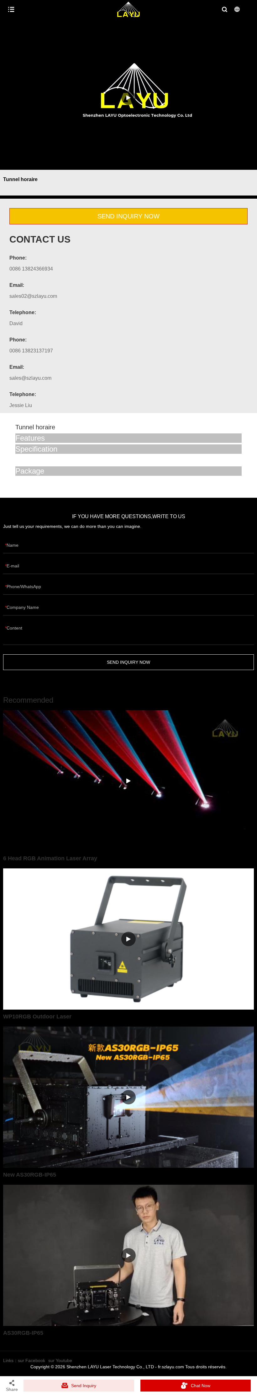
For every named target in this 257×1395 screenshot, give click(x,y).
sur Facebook (31, 1360)
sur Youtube (60, 1360)
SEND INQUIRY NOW (128, 216)
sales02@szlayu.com (33, 296)
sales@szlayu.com (30, 378)
